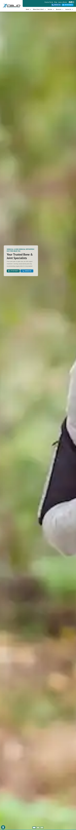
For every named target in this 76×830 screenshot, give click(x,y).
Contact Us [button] (68, 9)
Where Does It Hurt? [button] (38, 9)
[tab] (34, 828)
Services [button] (50, 9)
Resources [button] (59, 9)
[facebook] (69, 1)
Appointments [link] (68, 4)
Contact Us (57, 4)
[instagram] (72, 1)
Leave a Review (62, 2)
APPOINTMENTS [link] (14, 272)
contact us (27, 272)
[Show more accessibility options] (3, 827)
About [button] (28, 9)
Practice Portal (49, 2)
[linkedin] (71, 1)
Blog (55, 2)
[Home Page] (11, 6)
